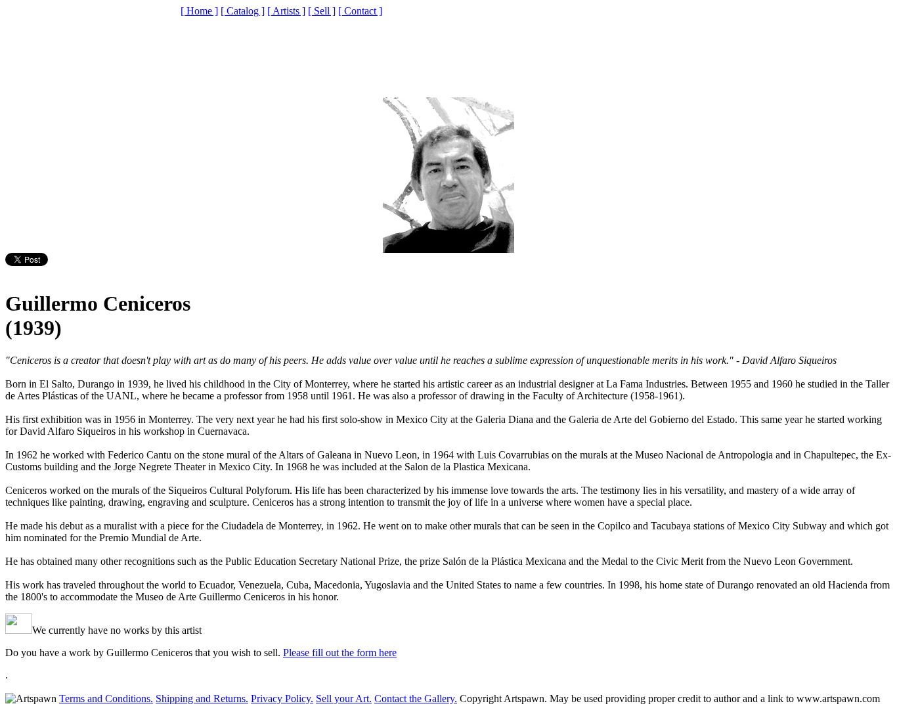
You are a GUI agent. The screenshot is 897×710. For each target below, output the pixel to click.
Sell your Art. (344, 698)
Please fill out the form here (340, 652)
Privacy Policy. (282, 698)
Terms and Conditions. (106, 698)
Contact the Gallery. (415, 698)
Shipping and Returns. (202, 698)
